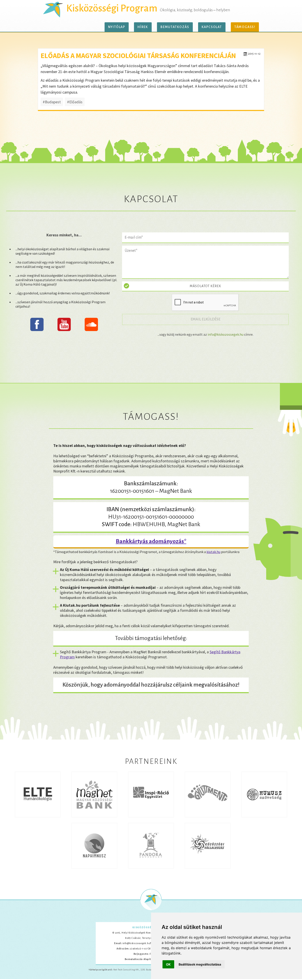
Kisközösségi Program (111, 8)
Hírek (143, 27)
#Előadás (74, 101)
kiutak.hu (213, 552)
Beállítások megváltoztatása (200, 964)
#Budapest (52, 101)
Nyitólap (116, 27)
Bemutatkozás (175, 27)
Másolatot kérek (205, 286)
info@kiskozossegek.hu (225, 334)
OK (168, 964)
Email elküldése (208, 319)
